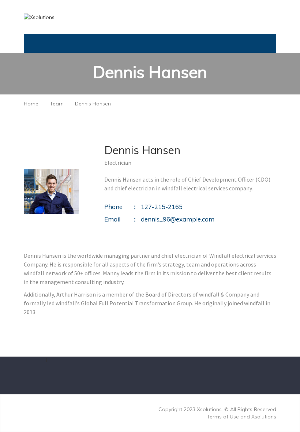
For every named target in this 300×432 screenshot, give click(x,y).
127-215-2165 (162, 207)
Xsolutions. (210, 409)
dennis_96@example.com (177, 219)
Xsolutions (263, 416)
